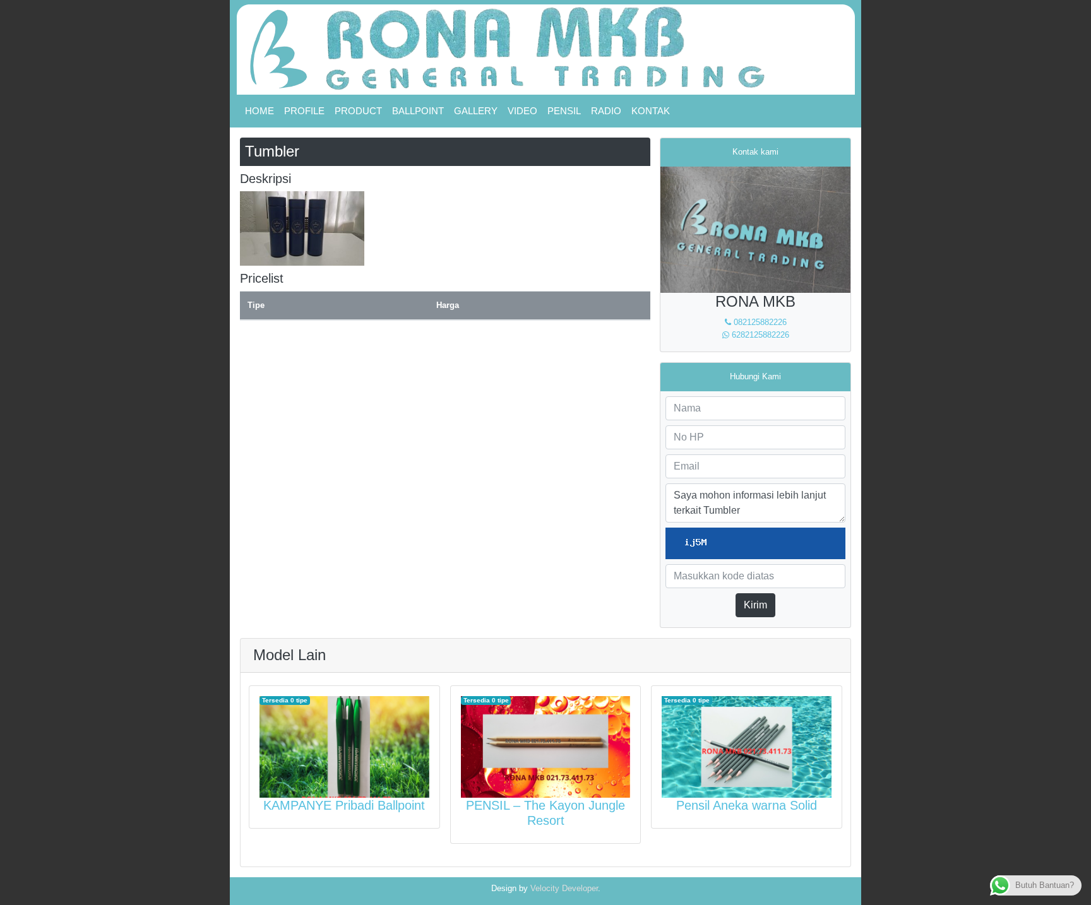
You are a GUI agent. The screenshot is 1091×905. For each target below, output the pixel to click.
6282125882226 (759, 335)
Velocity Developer (564, 888)
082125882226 (759, 322)
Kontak (650, 110)
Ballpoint (418, 110)
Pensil (564, 110)
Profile (304, 110)
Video (522, 110)
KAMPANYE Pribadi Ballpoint (344, 805)
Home (259, 110)
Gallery (476, 110)
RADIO (606, 110)
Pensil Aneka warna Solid (746, 805)
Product (358, 110)
